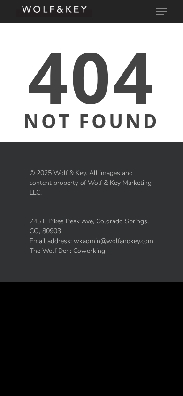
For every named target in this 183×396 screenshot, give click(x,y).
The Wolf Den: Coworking (67, 250)
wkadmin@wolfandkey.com (113, 240)
